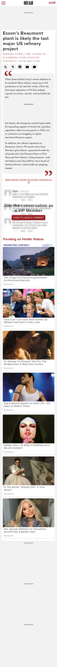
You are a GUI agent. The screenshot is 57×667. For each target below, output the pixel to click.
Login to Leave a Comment (28, 217)
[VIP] (52, 3)
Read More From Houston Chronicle (28, 179)
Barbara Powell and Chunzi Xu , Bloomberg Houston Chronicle (25, 57)
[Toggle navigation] (3, 3)
